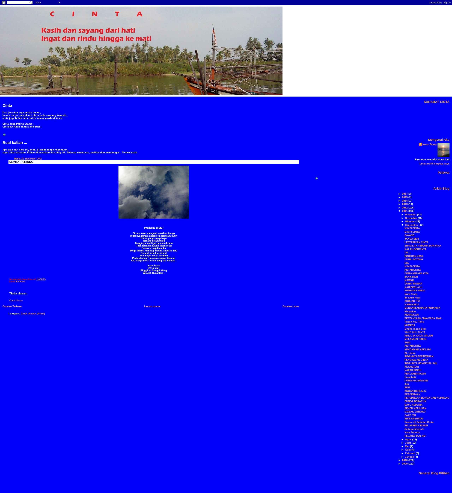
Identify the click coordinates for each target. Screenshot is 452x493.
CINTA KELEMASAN (416, 380)
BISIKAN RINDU (414, 418)
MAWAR (409, 280)
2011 (405, 211)
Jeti (407, 384)
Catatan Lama (290, 306)
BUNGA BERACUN (415, 401)
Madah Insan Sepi (415, 328)
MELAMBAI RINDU (415, 339)
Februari (410, 453)
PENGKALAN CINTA (416, 359)
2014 (405, 200)
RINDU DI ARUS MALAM (419, 335)
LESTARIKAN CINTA (416, 242)
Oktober (410, 221)
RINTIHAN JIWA (414, 256)
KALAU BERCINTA (415, 249)
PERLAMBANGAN (415, 373)
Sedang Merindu (414, 429)
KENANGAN (412, 314)
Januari (410, 456)
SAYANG (410, 235)
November (411, 218)
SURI (407, 342)
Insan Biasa (430, 144)
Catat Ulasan (16, 300)
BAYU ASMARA (414, 404)
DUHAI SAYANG (414, 259)
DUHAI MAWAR (413, 283)
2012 (405, 207)
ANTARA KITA (413, 269)
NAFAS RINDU (413, 370)
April (408, 449)
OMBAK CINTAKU (415, 411)
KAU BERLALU (413, 287)
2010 (405, 460)
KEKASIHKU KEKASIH (418, 349)
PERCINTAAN (412, 394)
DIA (407, 263)
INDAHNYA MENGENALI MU (421, 363)
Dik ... (408, 252)
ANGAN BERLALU (415, 391)
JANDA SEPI (412, 238)
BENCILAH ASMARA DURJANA (423, 245)
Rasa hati (410, 377)
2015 (405, 197)
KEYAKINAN (412, 366)
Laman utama (152, 306)
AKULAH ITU (412, 301)
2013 (405, 204)
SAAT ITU (410, 415)
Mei (407, 446)
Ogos (408, 439)
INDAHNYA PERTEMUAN (419, 356)
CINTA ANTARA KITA (417, 273)
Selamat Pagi (412, 297)
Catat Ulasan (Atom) (33, 313)
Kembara (20, 281)
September (412, 225)
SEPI (407, 387)
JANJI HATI (411, 276)
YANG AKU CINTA (415, 332)
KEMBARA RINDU (21, 161)
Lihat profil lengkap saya (435, 163)
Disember (411, 214)
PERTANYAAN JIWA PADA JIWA (423, 318)
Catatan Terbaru (12, 306)
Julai (408, 442)
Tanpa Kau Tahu (414, 321)
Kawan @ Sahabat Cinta (419, 422)
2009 (405, 463)
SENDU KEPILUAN (415, 408)
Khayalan (410, 311)
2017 (405, 193)
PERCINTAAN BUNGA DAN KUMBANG (427, 397)
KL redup (410, 353)
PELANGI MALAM (415, 435)
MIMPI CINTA (412, 228)
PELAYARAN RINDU (416, 425)
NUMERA (410, 325)
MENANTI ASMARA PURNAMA (422, 307)
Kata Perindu (412, 432)
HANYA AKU (412, 304)
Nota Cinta (411, 294)
